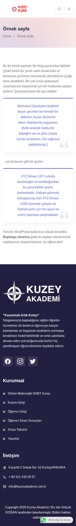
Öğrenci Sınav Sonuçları (25, 420)
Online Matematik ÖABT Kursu (29, 393)
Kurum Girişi (16, 402)
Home (7, 36)
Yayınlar (13, 438)
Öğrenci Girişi (17, 411)
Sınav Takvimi (17, 429)
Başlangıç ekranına (16, 237)
